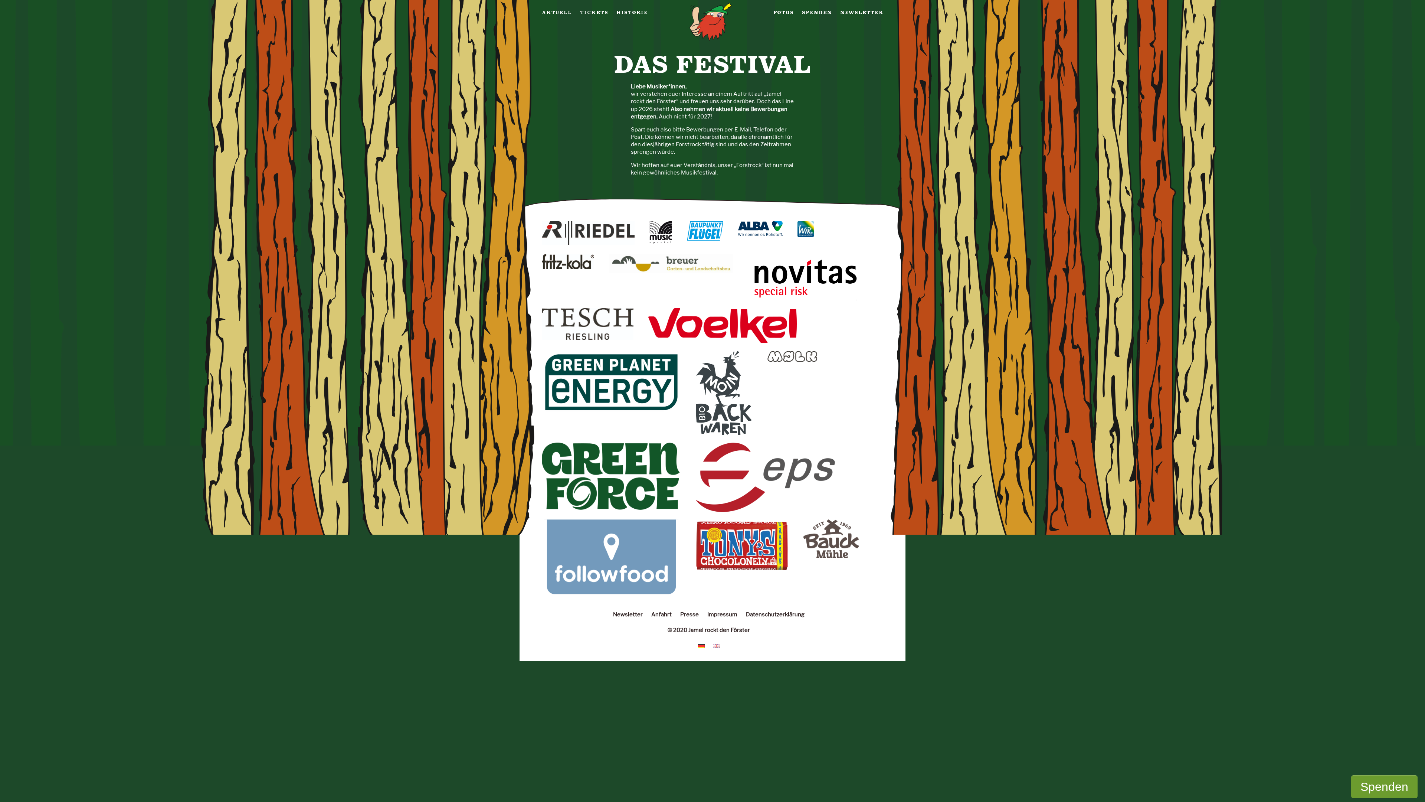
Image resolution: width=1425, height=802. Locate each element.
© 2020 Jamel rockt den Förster (709, 629)
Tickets (594, 12)
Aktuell (557, 12)
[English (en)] (716, 645)
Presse (689, 614)
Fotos (783, 12)
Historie (632, 12)
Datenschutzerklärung (775, 614)
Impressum (722, 614)
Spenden (817, 12)
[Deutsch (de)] (701, 645)
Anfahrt (661, 614)
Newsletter (861, 12)
